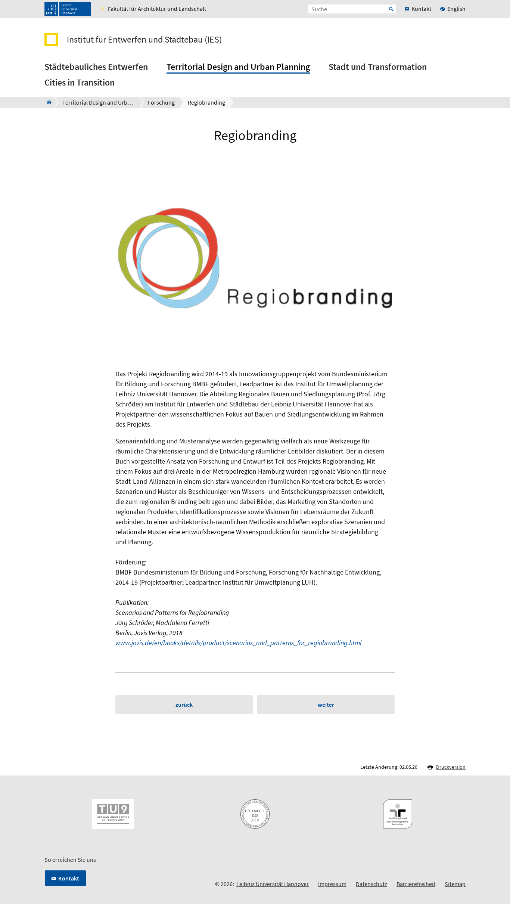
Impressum (332, 884)
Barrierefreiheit (416, 884)
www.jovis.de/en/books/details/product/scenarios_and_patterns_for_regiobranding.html (238, 642)
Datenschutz (371, 884)
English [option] (456, 8)
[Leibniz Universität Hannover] (67, 9)
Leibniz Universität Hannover (272, 884)
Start (391, 8)
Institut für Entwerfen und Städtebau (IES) (144, 39)
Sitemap (455, 884)
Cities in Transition (79, 82)
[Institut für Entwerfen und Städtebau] (47, 102)
